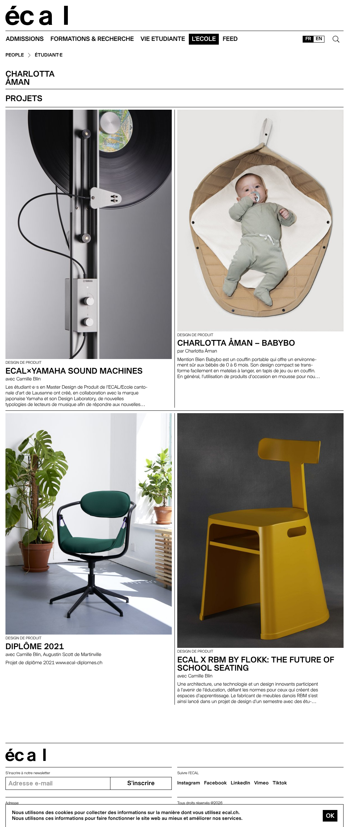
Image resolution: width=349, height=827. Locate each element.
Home (36, 15)
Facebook (215, 783)
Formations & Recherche (92, 39)
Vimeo (261, 783)
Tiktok (280, 783)
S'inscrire (140, 783)
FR (308, 39)
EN (319, 39)
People (14, 55)
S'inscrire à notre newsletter (27, 773)
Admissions (25, 39)
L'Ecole (204, 39)
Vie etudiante (163, 39)
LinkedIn (240, 783)
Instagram (188, 783)
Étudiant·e (49, 55)
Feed (230, 39)
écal (25, 755)
